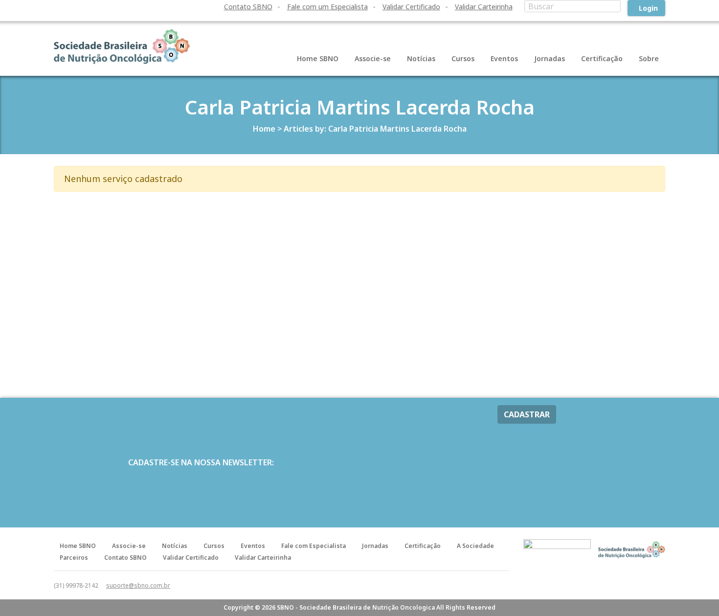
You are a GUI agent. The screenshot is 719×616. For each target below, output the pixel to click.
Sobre (649, 58)
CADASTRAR (527, 414)
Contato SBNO (248, 6)
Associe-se (373, 58)
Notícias (421, 58)
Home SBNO (317, 58)
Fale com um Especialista (327, 6)
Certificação (602, 58)
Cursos (462, 58)
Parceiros (74, 557)
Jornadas (549, 58)
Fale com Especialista (313, 546)
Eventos (504, 58)
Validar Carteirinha (484, 6)
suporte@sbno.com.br (138, 585)
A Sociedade (475, 546)
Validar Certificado (411, 6)
